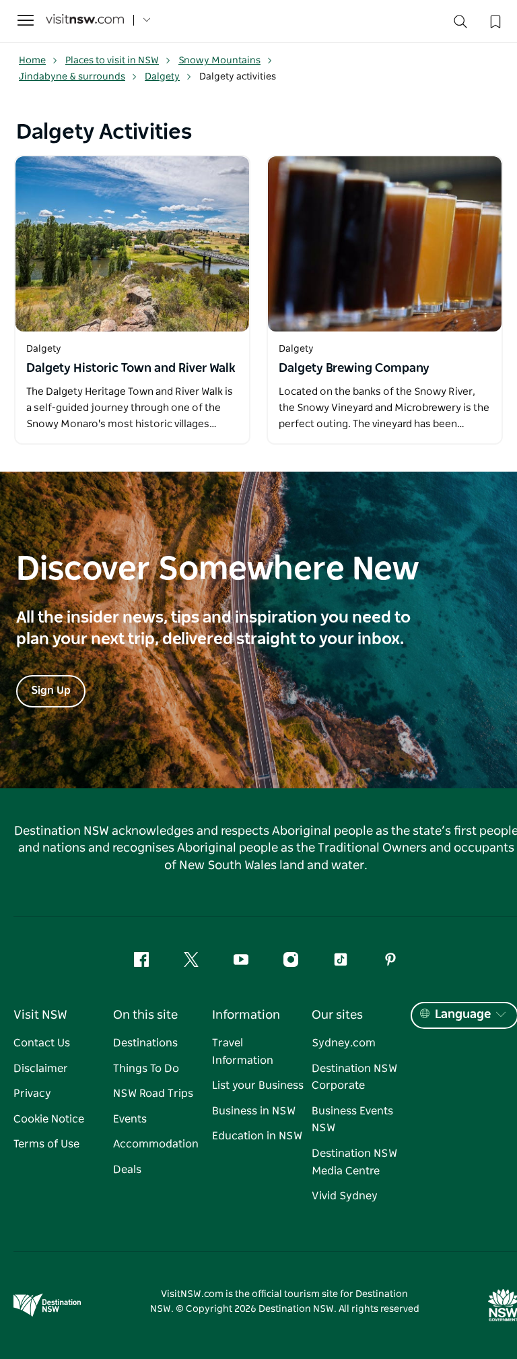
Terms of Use (46, 1144)
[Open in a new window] (132, 243)
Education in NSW (257, 1136)
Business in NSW (254, 1111)
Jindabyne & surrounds (72, 77)
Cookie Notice (48, 1119)
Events (130, 1119)
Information (246, 1015)
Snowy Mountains (219, 60)
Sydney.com (344, 1043)
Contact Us (41, 1043)
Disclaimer (40, 1068)
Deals (127, 1169)
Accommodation (156, 1144)
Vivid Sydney (345, 1196)
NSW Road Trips (153, 1093)
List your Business (258, 1085)
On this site (145, 1015)
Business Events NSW (352, 1120)
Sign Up (51, 690)
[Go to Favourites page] (494, 20)
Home (32, 60)
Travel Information (242, 1052)
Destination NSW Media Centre (354, 1162)
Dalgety (162, 77)
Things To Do (146, 1068)
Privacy (32, 1093)
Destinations (145, 1043)
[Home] (85, 20)
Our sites (337, 1015)
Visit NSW (40, 1015)
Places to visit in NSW (112, 60)
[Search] (460, 24)
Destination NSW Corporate (354, 1077)
